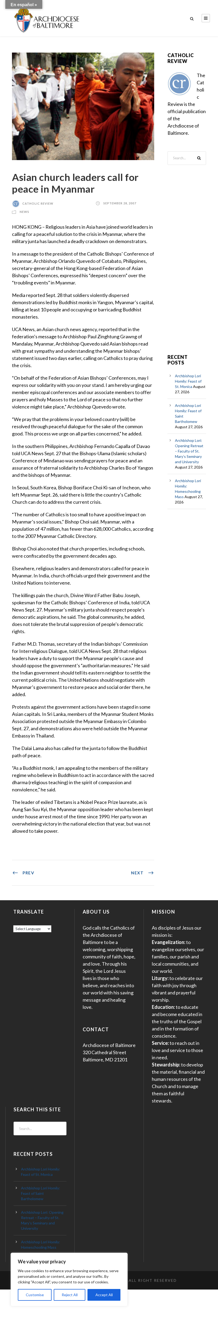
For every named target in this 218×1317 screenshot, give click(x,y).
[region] (69, 1279)
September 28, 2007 (119, 203)
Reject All (70, 1294)
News (24, 211)
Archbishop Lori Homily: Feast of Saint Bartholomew (40, 1193)
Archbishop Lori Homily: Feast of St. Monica (188, 381)
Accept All (104, 1294)
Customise (35, 1294)
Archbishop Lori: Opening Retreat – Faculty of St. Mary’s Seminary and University (189, 451)
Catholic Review (37, 203)
